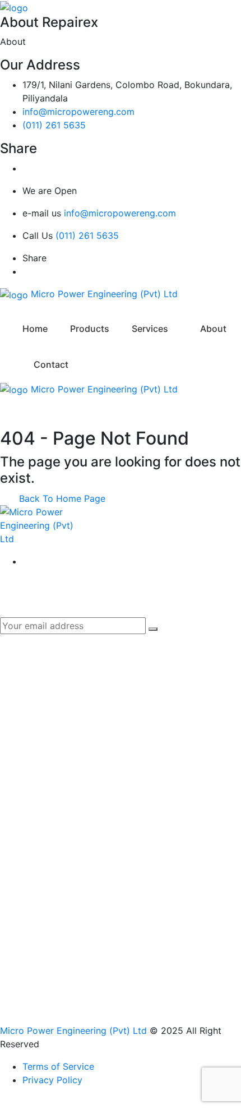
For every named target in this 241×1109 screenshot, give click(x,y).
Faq (30, 726)
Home (35, 328)
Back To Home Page (60, 498)
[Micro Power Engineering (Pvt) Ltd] (14, 6)
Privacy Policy (52, 1079)
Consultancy (48, 848)
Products (89, 328)
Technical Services (61, 868)
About (213, 328)
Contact (51, 364)
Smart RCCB (49, 746)
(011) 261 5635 (54, 125)
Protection (44, 829)
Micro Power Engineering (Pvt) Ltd (73, 1030)
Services (150, 328)
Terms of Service (58, 1066)
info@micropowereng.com (78, 111)
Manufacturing (53, 809)
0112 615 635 (50, 971)
